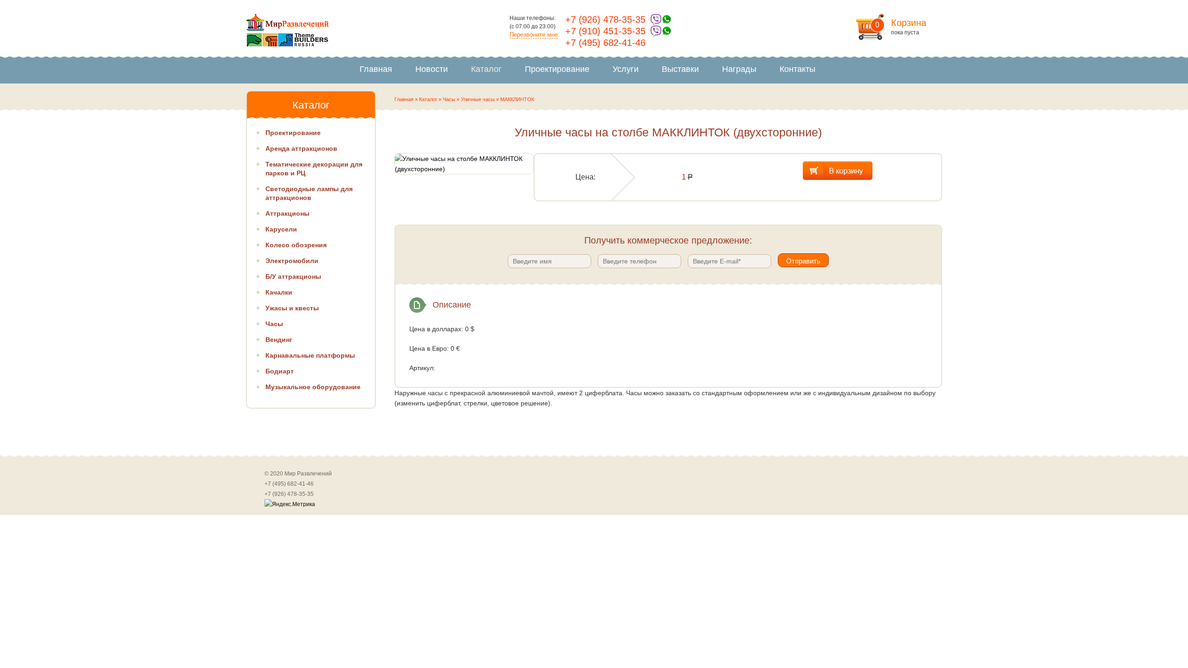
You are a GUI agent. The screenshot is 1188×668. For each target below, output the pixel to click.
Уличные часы (478, 99)
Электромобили (291, 260)
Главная (376, 69)
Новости (431, 69)
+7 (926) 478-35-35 (605, 19)
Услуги (626, 69)
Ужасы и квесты (292, 308)
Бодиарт (279, 371)
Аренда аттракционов (301, 148)
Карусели (281, 229)
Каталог (486, 69)
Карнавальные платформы (310, 355)
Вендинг (278, 339)
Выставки (680, 69)
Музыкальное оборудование (313, 387)
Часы (449, 99)
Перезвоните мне (534, 34)
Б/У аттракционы (293, 276)
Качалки (278, 292)
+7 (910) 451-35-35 (605, 31)
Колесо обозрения (296, 245)
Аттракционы (287, 213)
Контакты (797, 69)
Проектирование (557, 69)
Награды (739, 69)
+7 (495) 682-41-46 (605, 43)
